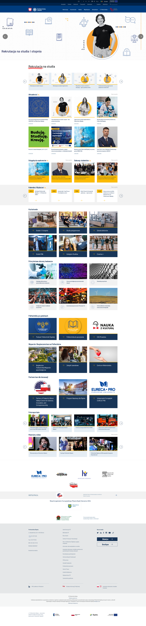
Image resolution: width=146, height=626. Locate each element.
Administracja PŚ (67, 532)
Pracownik (82, 4)
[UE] (113, 1)
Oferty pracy (65, 562)
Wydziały (105, 4)
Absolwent (89, 4)
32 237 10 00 (34, 538)
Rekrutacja (65, 9)
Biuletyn (105, 542)
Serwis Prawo (66, 571)
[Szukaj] (110, 4)
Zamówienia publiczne (68, 581)
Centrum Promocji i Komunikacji (70, 541)
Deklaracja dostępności (73, 605)
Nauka (80, 9)
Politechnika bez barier (68, 568)
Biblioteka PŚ (66, 535)
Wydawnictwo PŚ (67, 578)
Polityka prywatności (73, 600)
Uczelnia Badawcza (67, 575)
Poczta (78, 1)
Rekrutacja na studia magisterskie (24, 51)
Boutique (105, 547)
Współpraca (87, 9)
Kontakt (106, 1)
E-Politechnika (103, 9)
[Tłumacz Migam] (102, 1)
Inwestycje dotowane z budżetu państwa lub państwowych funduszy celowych (73, 552)
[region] (73, 36)
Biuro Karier (65, 538)
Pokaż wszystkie (114, 94)
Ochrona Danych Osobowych (69, 559)
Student (69, 4)
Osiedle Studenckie (67, 565)
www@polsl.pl (97, 604)
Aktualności (95, 9)
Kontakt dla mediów (33, 553)
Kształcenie (73, 9)
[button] (73, 36)
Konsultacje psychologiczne (69, 556)
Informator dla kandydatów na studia (71, 549)
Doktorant (75, 4)
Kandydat (63, 4)
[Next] (121, 81)
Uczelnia (99, 4)
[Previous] (25, 81)
